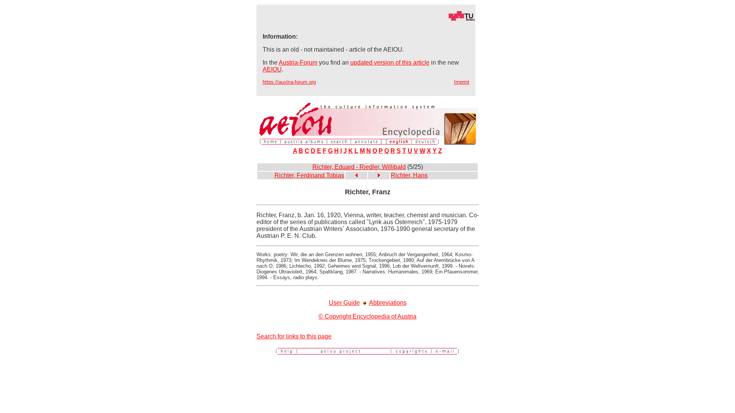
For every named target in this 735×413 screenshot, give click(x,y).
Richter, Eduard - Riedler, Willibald (359, 167)
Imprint (461, 82)
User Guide (344, 302)
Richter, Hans (409, 175)
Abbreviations (388, 302)
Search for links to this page (294, 336)
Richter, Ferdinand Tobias (309, 175)
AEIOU (272, 69)
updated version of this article (390, 62)
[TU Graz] (365, 19)
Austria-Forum (298, 62)
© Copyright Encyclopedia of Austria (367, 316)
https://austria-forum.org (289, 82)
